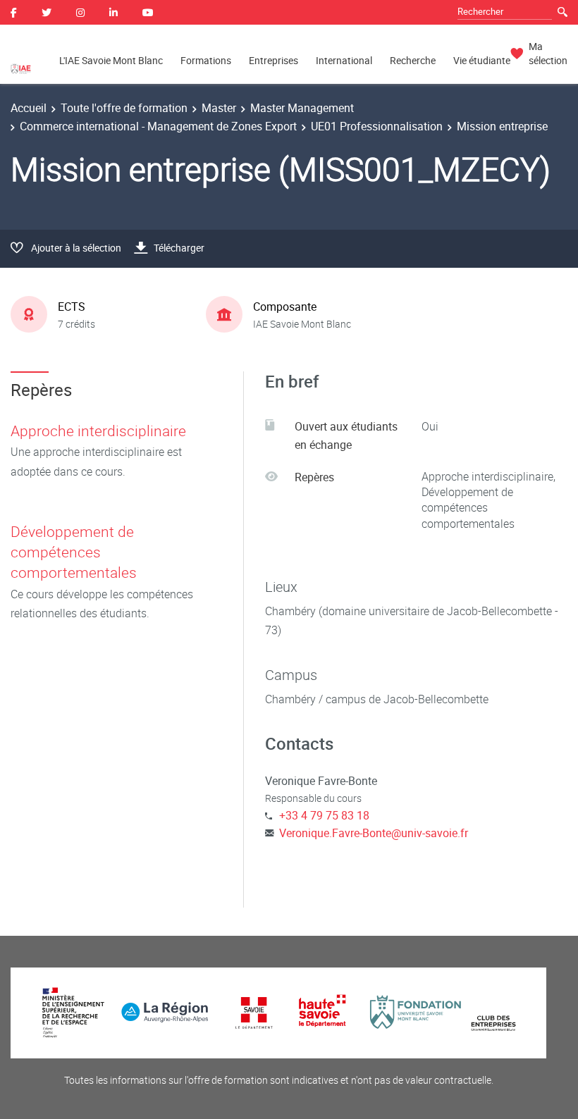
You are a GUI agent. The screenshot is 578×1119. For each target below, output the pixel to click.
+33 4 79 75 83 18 (324, 815)
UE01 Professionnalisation (377, 126)
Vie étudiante (481, 60)
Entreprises (273, 60)
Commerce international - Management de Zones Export (158, 126)
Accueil (29, 108)
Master (219, 108)
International (344, 60)
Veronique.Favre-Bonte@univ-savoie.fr (373, 833)
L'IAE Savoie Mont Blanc (111, 60)
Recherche (413, 60)
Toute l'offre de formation (124, 108)
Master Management (302, 108)
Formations (205, 60)
